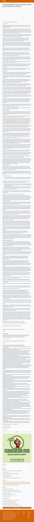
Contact (23, 514)
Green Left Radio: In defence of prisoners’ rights (9, 501)
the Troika (19, 325)
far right (4, 483)
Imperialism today (22, 483)
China (17, 484)
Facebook (23, 512)
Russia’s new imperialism (6, 472)
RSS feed (18, 513)
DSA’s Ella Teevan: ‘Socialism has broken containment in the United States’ (12, 470)
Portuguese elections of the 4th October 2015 (13, 345)
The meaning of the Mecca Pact (7, 476)
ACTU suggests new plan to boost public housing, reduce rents (11, 504)
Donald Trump (23, 482)
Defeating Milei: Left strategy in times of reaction (9, 494)
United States (14, 482)
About (18, 512)
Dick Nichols (6, 23)
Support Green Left (17, 507)
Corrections (5, 333)
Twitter (23, 513)
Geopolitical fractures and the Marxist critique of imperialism (10, 473)
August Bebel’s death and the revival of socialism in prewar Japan (11, 490)
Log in (4, 338)
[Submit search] (30, 466)
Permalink (4, 342)
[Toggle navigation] (30, 1)
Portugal (4, 325)
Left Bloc (7, 325)
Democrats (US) (19, 482)
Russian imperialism (13, 483)
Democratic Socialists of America (7, 482)
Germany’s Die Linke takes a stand (7, 493)
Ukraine (27, 483)
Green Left (28, 512)
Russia (29, 483)
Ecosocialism (28, 482)
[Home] (5, 1)
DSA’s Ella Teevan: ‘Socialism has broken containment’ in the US (11, 500)
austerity (11, 325)
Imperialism (17, 483)
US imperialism (8, 483)
